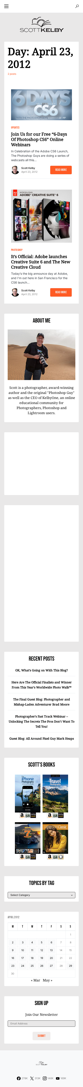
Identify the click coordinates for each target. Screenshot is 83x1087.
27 (51, 965)
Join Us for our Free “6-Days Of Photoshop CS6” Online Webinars (39, 139)
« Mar (35, 980)
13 (51, 950)
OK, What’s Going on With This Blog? (41, 670)
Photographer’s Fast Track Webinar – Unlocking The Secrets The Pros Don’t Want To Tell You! (41, 721)
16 (12, 958)
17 (22, 958)
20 (51, 958)
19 (41, 958)
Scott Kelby (28, 168)
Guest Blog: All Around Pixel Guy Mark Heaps (41, 738)
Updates (15, 127)
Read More (61, 170)
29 (70, 965)
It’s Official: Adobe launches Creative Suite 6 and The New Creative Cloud (40, 262)
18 (32, 958)
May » (47, 980)
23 (12, 965)
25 (32, 965)
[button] (6, 6)
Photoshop (16, 250)
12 (41, 950)
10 (22, 950)
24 (22, 965)
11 (32, 950)
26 (41, 965)
